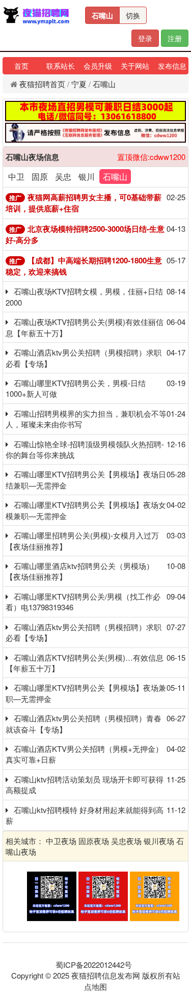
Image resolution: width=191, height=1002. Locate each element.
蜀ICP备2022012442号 (94, 964)
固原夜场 (93, 840)
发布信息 (172, 66)
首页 (21, 66)
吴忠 (63, 176)
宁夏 (79, 83)
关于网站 (135, 66)
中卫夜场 (61, 840)
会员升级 (98, 66)
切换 (133, 15)
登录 (145, 38)
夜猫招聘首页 (42, 83)
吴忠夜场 (126, 840)
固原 (40, 176)
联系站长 (60, 66)
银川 (86, 176)
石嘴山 (102, 15)
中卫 (16, 176)
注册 (175, 38)
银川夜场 (159, 840)
